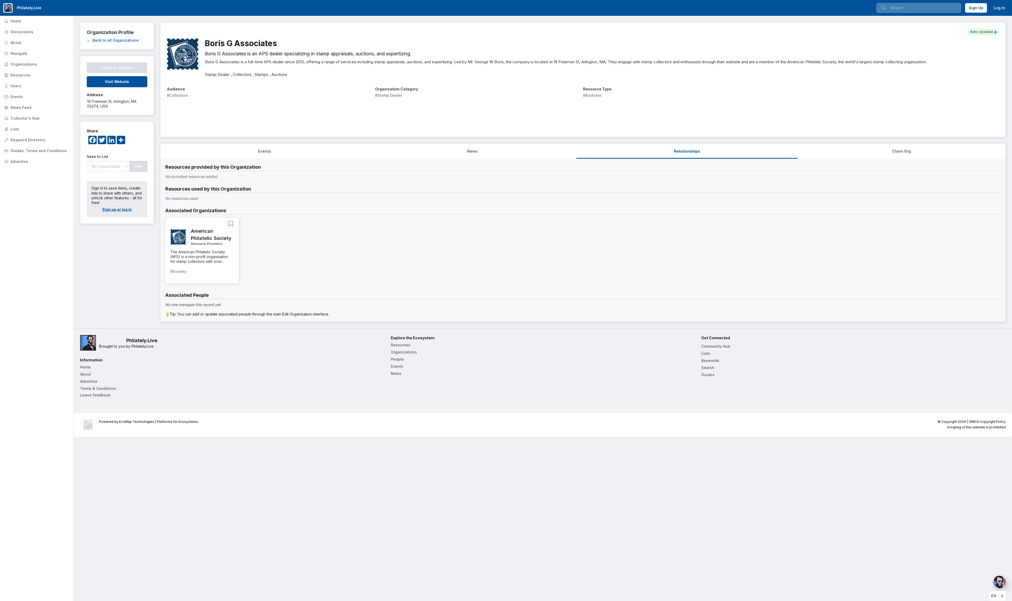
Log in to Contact (117, 67)
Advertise (15, 161)
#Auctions (592, 95)
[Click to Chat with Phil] (999, 582)
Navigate (15, 53)
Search (707, 367)
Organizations (20, 64)
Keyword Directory (24, 140)
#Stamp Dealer (388, 95)
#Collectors (177, 95)
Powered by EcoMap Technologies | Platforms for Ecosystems (148, 422)
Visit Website (117, 81)
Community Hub (715, 346)
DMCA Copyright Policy (987, 422)
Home (12, 21)
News (396, 373)
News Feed (17, 107)
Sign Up (976, 8)
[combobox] (997, 596)
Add (138, 166)
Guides (707, 374)
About (12, 42)
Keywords (710, 360)
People (397, 359)
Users (12, 86)
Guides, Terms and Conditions (35, 150)
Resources (17, 75)
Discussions (18, 32)
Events (13, 96)
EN (993, 596)
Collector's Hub (21, 118)
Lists (11, 129)
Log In (999, 8)
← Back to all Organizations (113, 40)
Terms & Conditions (98, 388)
